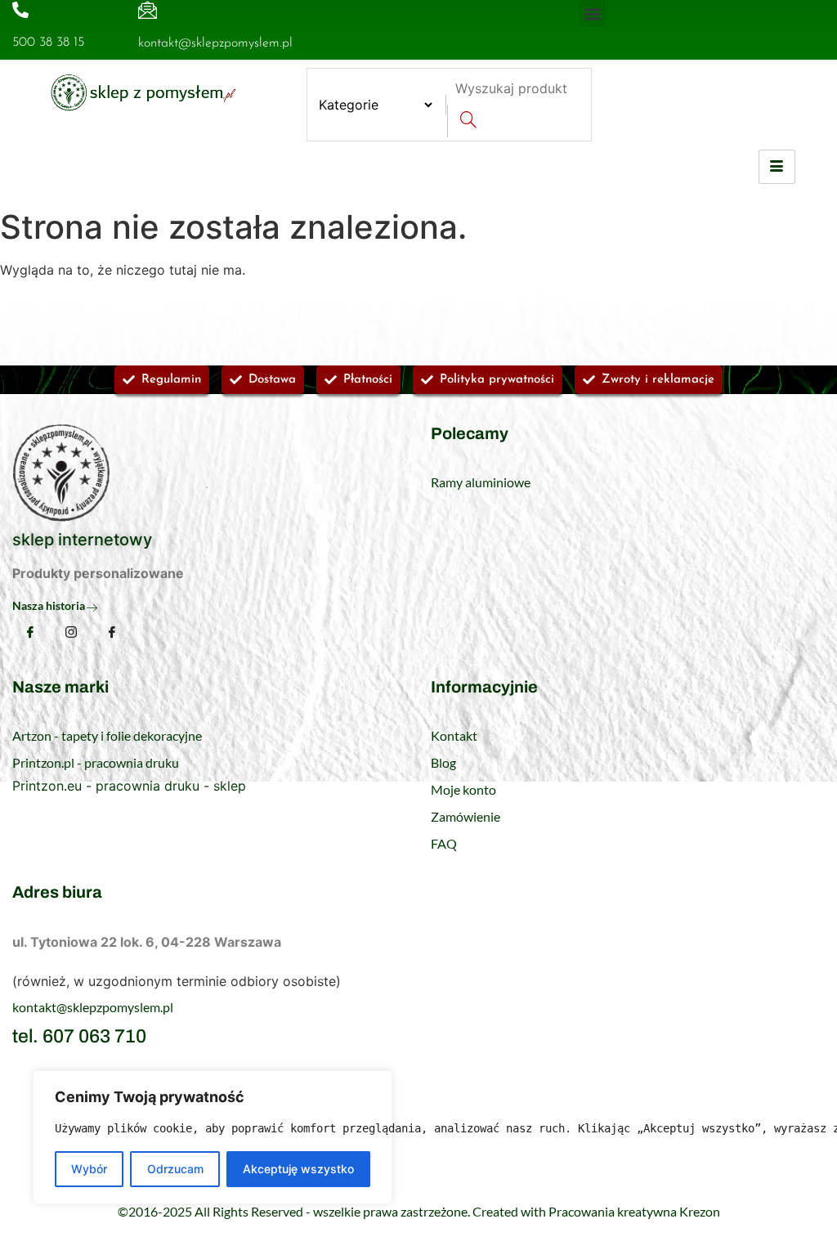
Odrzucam (175, 1169)
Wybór (89, 1169)
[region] (212, 1137)
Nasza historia (48, 605)
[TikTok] (112, 634)
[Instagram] (71, 634)
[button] (593, 13)
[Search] (468, 121)
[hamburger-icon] (777, 167)
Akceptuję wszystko (298, 1169)
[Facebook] (30, 632)
